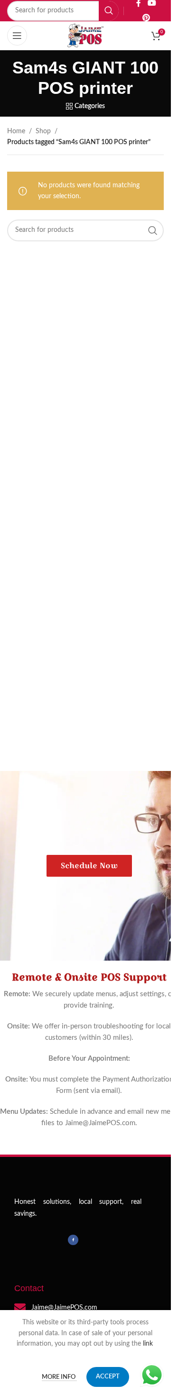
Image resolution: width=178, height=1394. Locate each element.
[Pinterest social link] (146, 18)
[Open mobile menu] (17, 35)
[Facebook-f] (73, 1240)
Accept (108, 1377)
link (149, 1343)
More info (59, 1377)
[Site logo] (85, 35)
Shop (43, 131)
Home (16, 131)
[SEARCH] (109, 11)
